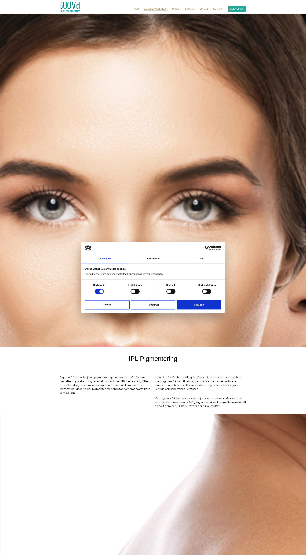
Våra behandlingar (156, 8)
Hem (136, 8)
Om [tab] (201, 258)
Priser (176, 8)
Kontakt (218, 8)
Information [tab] (153, 258)
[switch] (135, 291)
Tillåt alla (199, 304)
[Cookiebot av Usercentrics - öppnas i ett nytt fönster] (207, 248)
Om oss (204, 8)
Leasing (190, 8)
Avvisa (107, 304)
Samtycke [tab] (105, 258)
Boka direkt (237, 8)
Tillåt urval (153, 304)
